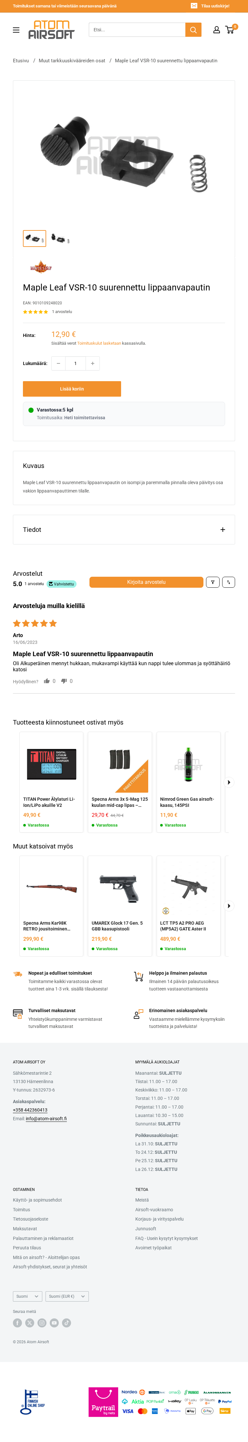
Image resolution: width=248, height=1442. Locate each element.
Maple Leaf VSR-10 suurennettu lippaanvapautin (166, 61)
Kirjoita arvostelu (146, 582)
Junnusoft (145, 1228)
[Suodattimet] (213, 582)
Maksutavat (25, 1228)
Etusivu (21, 61)
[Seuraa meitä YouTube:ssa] (54, 1322)
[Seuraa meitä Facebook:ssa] (17, 1322)
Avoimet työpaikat (153, 1247)
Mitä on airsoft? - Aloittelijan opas (46, 1257)
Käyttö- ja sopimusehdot (37, 1200)
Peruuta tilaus (27, 1247)
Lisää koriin (72, 388)
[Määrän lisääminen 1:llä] (92, 363)
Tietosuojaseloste (30, 1219)
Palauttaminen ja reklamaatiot (43, 1238)
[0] (230, 30)
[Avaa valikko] (16, 30)
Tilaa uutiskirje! (215, 6)
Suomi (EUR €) (61, 1296)
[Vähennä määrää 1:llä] (58, 363)
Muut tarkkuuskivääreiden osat (72, 61)
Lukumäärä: (35, 363)
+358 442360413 (30, 1109)
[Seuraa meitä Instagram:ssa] (41, 1322)
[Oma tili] (216, 29)
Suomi (22, 1296)
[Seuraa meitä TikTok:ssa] (66, 1322)
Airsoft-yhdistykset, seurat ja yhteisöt (50, 1266)
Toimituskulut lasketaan (99, 343)
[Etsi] (193, 30)
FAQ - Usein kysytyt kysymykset (166, 1238)
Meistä (142, 1200)
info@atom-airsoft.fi (46, 1118)
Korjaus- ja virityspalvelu (159, 1219)
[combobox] (137, 30)
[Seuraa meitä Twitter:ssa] (29, 1322)
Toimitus (21, 1209)
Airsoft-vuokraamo (154, 1209)
